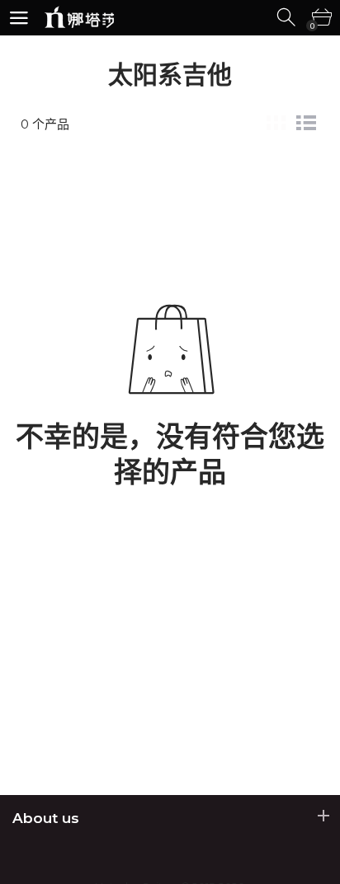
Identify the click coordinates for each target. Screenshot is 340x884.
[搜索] (288, 18)
